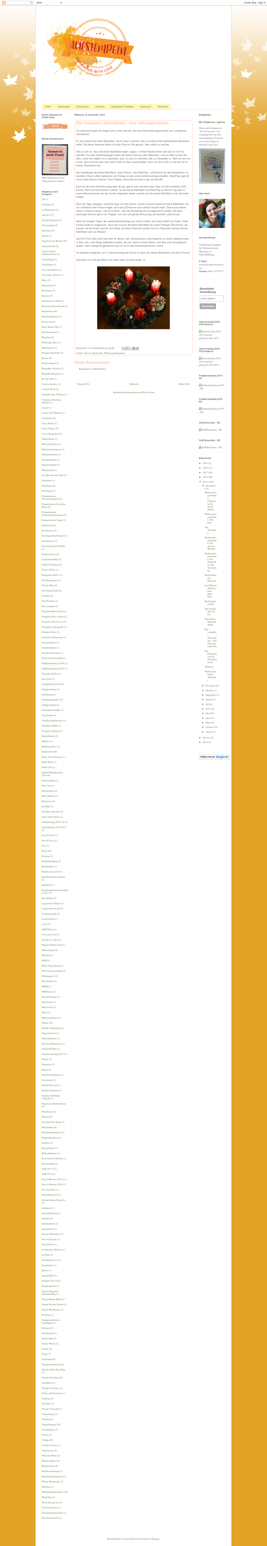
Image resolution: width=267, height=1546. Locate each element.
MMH (45, 986)
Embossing (47, 525)
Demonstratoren (49, 454)
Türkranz (209, 666)
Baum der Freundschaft (53, 306)
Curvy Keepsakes (50, 433)
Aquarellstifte (48, 246)
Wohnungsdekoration (114, 353)
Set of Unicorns (49, 1239)
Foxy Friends (48, 606)
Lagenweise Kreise (51, 903)
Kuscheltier (47, 898)
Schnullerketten (49, 1213)
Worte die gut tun (50, 1502)
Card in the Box (49, 384)
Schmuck (46, 1208)
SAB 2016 (47, 1174)
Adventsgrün (48, 225)
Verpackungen (49, 1424)
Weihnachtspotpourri (52, 1476)
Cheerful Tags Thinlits (53, 394)
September (211, 694)
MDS (44, 960)
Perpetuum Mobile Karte (54, 1103)
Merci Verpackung (51, 965)
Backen (45, 295)
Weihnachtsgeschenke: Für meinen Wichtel (211, 543)
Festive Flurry (48, 569)
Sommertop (47, 1265)
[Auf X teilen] (130, 348)
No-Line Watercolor (51, 1043)
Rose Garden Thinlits (52, 1158)
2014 (205, 737)
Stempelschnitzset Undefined (51, 1321)
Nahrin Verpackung (51, 1028)
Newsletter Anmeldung (208, 290)
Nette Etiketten (49, 1038)
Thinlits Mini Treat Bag (53, 1369)
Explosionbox (49, 554)
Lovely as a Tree (50, 939)
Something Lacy (50, 1260)
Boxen (45, 358)
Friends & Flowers (51, 652)
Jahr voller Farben (50, 816)
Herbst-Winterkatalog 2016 (52, 774)
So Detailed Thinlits (52, 1249)
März (208, 722)
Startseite (134, 384)
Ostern (45, 1059)
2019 (205, 463)
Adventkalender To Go (210, 611)
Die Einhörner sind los (212, 122)
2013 (205, 742)
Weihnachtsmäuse (50, 1471)
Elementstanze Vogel (52, 520)
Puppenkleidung (50, 1137)
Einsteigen (47, 490)
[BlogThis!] (127, 348)
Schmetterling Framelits (53, 1200)
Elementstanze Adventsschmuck (50, 497)
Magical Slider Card (52, 944)
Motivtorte (47, 1007)
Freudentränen (49, 647)
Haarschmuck (48, 736)
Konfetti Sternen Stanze (53, 876)
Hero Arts (46, 785)
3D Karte (46, 204)
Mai (208, 713)
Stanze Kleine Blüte (51, 1299)
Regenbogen (48, 1148)
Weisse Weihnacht (51, 1481)
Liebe (44, 924)
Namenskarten (49, 1033)
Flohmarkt (163, 106)
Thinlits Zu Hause (50, 1377)
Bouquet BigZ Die (51, 352)
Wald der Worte (49, 1455)
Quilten (45, 1142)
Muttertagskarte (49, 1017)
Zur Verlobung (211, 529)
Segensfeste (47, 1228)
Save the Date (48, 1189)
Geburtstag (47, 694)
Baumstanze (48, 311)
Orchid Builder (49, 1048)
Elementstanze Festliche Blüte (54, 505)
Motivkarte (47, 1002)
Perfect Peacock (49, 1085)
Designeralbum (49, 459)
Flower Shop (48, 585)
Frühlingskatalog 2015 (53, 668)
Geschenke (47, 715)
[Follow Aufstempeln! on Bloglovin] (214, 758)
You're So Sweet (49, 1507)
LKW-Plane (47, 929)
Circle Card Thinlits (51, 412)
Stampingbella (49, 1286)
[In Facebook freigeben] (134, 348)
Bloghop (46, 337)
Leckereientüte (49, 913)
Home (48, 106)
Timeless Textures (50, 1388)
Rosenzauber (48, 1163)
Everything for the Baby (53, 546)
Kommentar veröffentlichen (92, 368)
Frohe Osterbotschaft (52, 658)
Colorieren (47, 418)
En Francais (47, 530)
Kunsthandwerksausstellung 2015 (55, 891)
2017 (205, 472)
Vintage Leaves (49, 1445)
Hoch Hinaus (48, 796)
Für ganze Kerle (49, 673)
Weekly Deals (48, 1460)
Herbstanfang (48, 780)
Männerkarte (48, 950)
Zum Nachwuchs (50, 1517)
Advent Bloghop (50, 220)
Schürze (46, 1218)
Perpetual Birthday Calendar (51, 1097)
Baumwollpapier (50, 316)
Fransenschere (49, 642)
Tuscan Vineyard (50, 1408)
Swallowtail (47, 1333)
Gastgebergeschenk (51, 684)
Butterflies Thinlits (51, 368)
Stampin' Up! (48, 1280)
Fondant (46, 595)
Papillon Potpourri (51, 1074)
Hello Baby (47, 762)
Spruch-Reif (48, 1275)
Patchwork (47, 1080)
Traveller (46, 1403)
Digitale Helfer (49, 464)
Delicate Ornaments (51, 449)
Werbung (46, 1486)
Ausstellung (48, 259)
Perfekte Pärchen (50, 1090)
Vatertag (46, 1419)
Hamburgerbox (49, 746)
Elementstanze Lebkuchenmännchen (52, 513)
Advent (87, 353)
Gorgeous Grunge (50, 730)
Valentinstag (48, 1414)
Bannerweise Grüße (51, 300)
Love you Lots (49, 934)
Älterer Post (184, 384)
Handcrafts (97, 353)
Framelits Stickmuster (52, 637)
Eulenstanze (82, 106)
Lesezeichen (48, 918)
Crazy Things (48, 428)
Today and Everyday (52, 1393)
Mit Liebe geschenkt (52, 970)
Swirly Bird (47, 1338)
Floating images (50, 580)
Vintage (46, 1439)
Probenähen (47, 1127)
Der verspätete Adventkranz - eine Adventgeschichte (211, 638)
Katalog (46, 856)
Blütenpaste (48, 347)
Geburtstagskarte (50, 699)
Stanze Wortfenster (51, 1309)
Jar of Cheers (48, 835)
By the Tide (47, 378)
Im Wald (46, 806)
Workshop (47, 1497)
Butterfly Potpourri (51, 373)
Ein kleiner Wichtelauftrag (210, 621)
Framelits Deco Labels (53, 616)
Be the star (47, 321)
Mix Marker (48, 981)
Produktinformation (51, 1132)
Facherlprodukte (50, 559)
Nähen (45, 1022)
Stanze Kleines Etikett (53, 1304)
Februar (210, 727)
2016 (205, 477)
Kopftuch (46, 884)
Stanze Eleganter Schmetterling (50, 1293)
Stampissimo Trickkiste (122, 106)
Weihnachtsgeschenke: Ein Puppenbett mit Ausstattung (211, 562)
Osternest (46, 1064)
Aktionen (46, 230)
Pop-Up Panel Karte (51, 1122)
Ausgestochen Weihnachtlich (49, 253)
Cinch (45, 407)
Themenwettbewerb (51, 1364)
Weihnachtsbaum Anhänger (210, 676)
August (209, 699)
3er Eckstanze (48, 209)
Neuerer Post (83, 384)
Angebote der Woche (52, 240)
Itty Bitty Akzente (51, 811)
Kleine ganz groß (50, 871)
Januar (209, 731)
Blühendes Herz (49, 342)
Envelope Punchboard (53, 535)
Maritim (46, 955)
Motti (44, 1012)
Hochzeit (100, 106)
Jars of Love (48, 840)
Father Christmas (50, 564)
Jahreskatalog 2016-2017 (54, 827)
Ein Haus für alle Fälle (53, 475)
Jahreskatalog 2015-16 (53, 822)
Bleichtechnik (49, 332)
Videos (45, 1434)
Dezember (210, 485)
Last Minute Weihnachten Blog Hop (211, 591)
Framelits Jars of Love (52, 621)
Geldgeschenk (49, 704)
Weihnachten (48, 1465)
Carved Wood (48, 389)
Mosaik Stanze (49, 996)
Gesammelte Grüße (51, 710)
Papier (45, 1069)
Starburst (46, 1314)
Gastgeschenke (49, 689)
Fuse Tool (46, 678)
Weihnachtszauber (210, 603)
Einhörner (47, 480)
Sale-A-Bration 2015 (52, 1179)
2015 (205, 481)
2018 (205, 467)
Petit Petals (47, 1111)
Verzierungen (48, 1429)
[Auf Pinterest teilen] (137, 348)
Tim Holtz (47, 1382)
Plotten (45, 1116)
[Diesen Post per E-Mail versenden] (123, 348)
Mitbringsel (47, 976)
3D (43, 199)
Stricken (46, 1328)
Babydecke (47, 285)
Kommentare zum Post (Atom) (139, 392)
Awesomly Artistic (51, 274)
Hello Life (47, 767)
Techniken (47, 1359)
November (211, 685)
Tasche (45, 1348)
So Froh (45, 1254)
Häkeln (45, 741)
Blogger (155, 1538)
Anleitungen (64, 106)
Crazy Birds (47, 423)
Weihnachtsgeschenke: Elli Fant (211, 518)
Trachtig (46, 1398)
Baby (44, 280)
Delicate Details (49, 444)
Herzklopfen (48, 790)
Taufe (44, 1354)
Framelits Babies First (52, 611)
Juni (208, 708)
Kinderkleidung (49, 861)
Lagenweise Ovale (51, 908)
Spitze (45, 1270)
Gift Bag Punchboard (52, 720)
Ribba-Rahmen (49, 1153)
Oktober (210, 690)
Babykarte (47, 290)
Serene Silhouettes (51, 1234)
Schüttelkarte (48, 1223)
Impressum (145, 106)
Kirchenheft (47, 866)
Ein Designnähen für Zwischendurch (211, 656)
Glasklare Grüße (50, 725)
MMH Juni (47, 991)
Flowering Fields (50, 590)
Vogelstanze (48, 1450)
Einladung (47, 485)
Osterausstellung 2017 (53, 1054)
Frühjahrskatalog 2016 (53, 663)
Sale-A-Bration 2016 (52, 1184)
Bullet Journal (49, 363)
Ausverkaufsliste (50, 269)
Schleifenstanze (49, 1194)
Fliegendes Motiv (50, 575)
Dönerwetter (48, 470)
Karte (44, 850)
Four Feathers (48, 601)
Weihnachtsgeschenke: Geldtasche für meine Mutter (211, 501)
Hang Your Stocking (52, 756)
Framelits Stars (49, 632)
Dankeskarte (48, 438)
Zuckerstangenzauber (52, 1512)
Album (45, 235)
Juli (208, 704)
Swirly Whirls (48, 1343)
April (208, 718)
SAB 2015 (47, 1168)
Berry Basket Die (50, 326)
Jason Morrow (131, 1538)
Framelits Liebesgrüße (53, 627)
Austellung (47, 264)
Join (44, 845)
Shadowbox (47, 1244)
